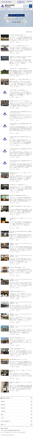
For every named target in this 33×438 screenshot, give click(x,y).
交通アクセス (22, 2)
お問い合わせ (22, 1)
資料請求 (30, 1)
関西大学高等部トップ (7, 398)
